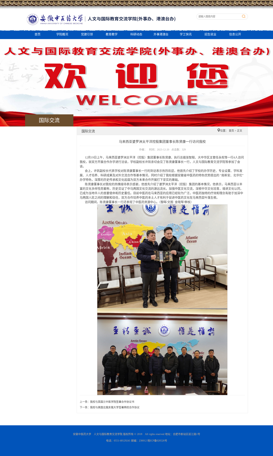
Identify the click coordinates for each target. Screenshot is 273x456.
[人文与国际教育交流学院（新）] (108, 11)
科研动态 (136, 34)
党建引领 (87, 34)
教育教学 (112, 34)
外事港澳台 (161, 34)
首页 (37, 34)
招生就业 (210, 34)
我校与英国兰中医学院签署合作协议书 (112, 401)
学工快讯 (186, 34)
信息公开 (235, 34)
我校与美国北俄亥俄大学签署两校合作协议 (114, 407)
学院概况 (62, 34)
